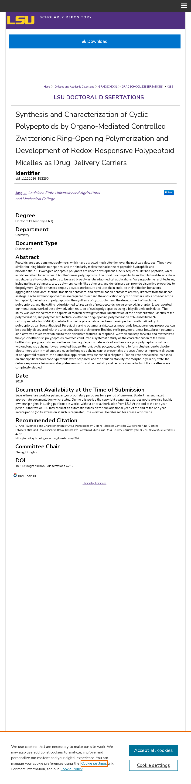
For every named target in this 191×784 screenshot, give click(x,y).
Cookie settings (94, 763)
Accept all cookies (153, 750)
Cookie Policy (71, 769)
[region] (95, 757)
